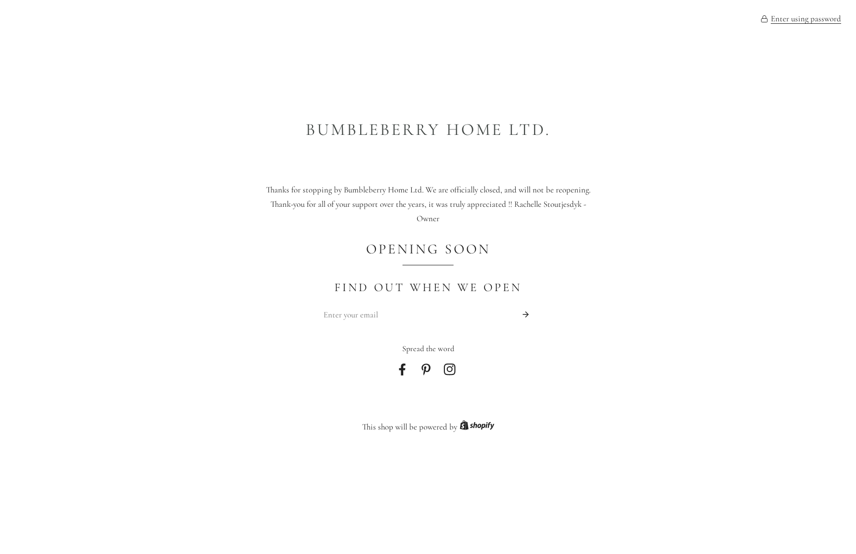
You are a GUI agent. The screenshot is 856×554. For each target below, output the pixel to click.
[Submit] (525, 314)
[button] (801, 19)
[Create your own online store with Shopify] (477, 427)
